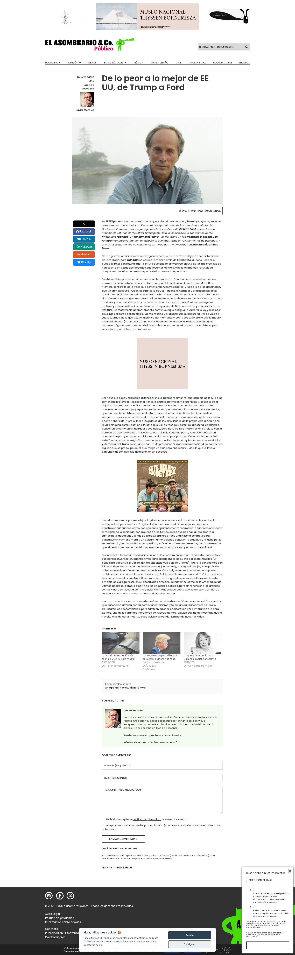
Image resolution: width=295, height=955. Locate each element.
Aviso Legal (52, 914)
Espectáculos (113, 62)
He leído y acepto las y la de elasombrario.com (271, 913)
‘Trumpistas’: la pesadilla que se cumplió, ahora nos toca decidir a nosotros (160, 659)
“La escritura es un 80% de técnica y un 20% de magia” (118, 657)
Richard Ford (138, 687)
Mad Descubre (222, 62)
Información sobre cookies (63, 922)
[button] (89, 44)
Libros (92, 62)
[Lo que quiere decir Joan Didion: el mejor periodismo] (202, 643)
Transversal (197, 62)
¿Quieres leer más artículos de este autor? (150, 742)
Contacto (51, 929)
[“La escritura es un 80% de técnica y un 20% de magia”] (120, 643)
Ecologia (51, 62)
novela (124, 687)
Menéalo (86, 254)
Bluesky (86, 262)
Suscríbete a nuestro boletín (265, 873)
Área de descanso (88, 86)
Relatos (244, 62)
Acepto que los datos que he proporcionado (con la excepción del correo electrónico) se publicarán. (161, 827)
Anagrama (112, 687)
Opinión (73, 62)
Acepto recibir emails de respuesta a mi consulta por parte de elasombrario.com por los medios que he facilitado (271, 897)
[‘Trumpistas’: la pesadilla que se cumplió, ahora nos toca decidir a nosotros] (161, 643)
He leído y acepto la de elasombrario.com (147, 819)
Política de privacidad (59, 918)
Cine (178, 62)
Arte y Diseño (159, 62)
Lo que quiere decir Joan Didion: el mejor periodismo (200, 657)
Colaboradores (55, 937)
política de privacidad (146, 819)
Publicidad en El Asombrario (63, 933)
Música (138, 62)
